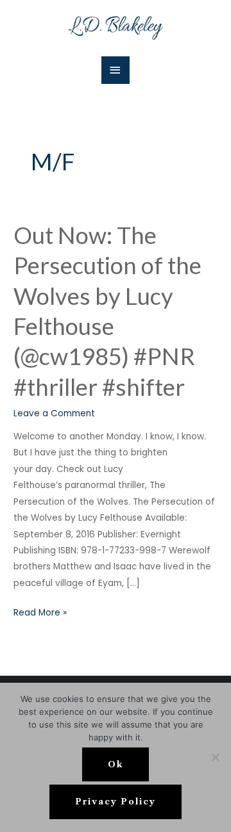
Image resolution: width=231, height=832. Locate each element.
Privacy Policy (115, 801)
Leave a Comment (54, 413)
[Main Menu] (115, 70)
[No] (215, 757)
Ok (115, 764)
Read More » (40, 612)
